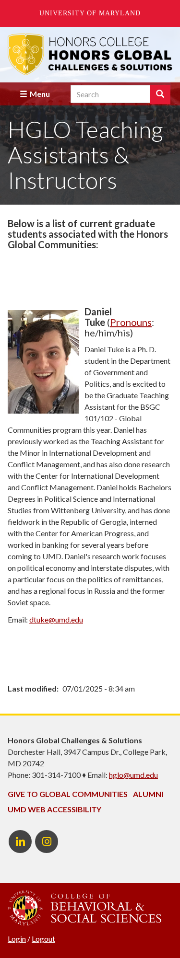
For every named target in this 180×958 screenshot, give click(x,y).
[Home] (90, 54)
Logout (43, 938)
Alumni (148, 793)
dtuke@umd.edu (56, 619)
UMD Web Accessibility (54, 809)
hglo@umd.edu (133, 774)
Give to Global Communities (68, 793)
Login (17, 938)
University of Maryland (90, 13)
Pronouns (131, 322)
